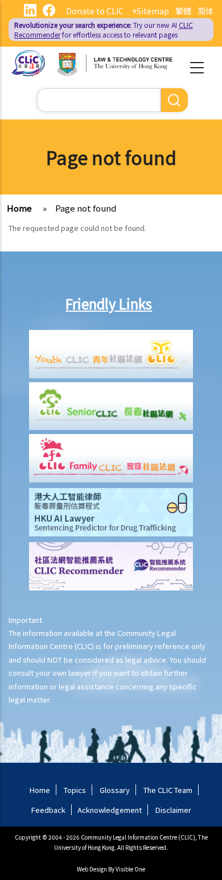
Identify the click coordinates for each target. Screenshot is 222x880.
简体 (205, 10)
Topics (75, 789)
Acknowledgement (109, 809)
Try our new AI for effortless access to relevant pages (103, 29)
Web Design (92, 869)
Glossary (115, 789)
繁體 (183, 10)
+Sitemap (150, 10)
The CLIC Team (167, 789)
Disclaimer (173, 809)
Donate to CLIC (95, 10)
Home (19, 208)
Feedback (48, 809)
